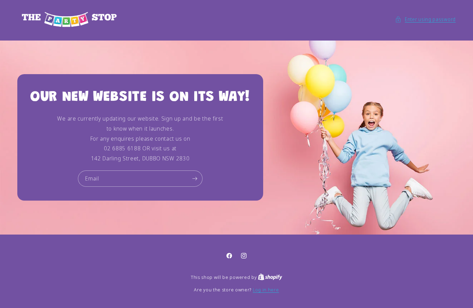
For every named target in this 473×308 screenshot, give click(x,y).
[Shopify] (270, 277)
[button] (425, 19)
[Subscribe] (194, 178)
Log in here (266, 290)
